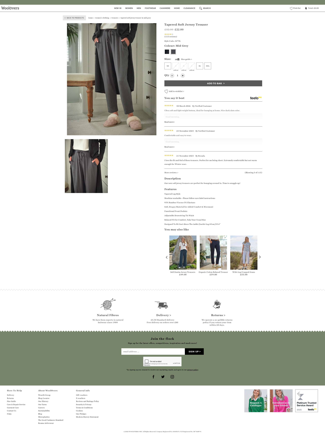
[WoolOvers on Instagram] (172, 376)
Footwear (150, 8)
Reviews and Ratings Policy (87, 401)
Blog (40, 414)
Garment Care (13, 408)
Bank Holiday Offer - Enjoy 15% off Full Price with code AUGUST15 (162, 2)
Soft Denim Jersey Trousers (182, 272)
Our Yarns (42, 404)
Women (129, 8)
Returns (10, 398)
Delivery (10, 395)
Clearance (189, 8)
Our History (43, 401)
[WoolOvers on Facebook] (153, 376)
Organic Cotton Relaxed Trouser (213, 272)
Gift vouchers (81, 395)
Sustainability (44, 411)
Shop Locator (44, 398)
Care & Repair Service (16, 404)
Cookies (79, 411)
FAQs (9, 414)
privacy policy (192, 370)
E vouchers (80, 398)
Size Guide (11, 401)
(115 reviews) (170, 36)
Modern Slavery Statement (87, 417)
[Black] (167, 52)
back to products (75, 17)
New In (117, 8)
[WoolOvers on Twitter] (162, 376)
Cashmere (165, 8)
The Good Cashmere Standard (50, 420)
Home (177, 8)
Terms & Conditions (84, 408)
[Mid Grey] (173, 52)
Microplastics (44, 417)
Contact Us (11, 411)
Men (139, 8)
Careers (41, 408)
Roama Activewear (46, 423)
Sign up (194, 351)
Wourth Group (44, 395)
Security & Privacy (84, 404)
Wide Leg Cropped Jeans (243, 272)
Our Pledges (81, 414)
